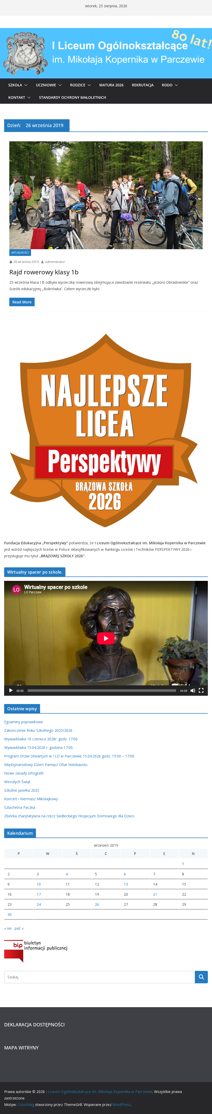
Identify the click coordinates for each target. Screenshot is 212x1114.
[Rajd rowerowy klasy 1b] (106, 195)
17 (39, 894)
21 (155, 894)
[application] (106, 638)
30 (9, 914)
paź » (19, 928)
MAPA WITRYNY (21, 1048)
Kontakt (16, 97)
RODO (167, 84)
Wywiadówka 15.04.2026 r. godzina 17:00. (38, 747)
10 (39, 884)
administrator (55, 262)
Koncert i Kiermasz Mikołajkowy (31, 798)
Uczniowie (46, 84)
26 (97, 904)
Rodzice (77, 84)
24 (39, 904)
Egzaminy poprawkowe (23, 721)
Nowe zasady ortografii (23, 773)
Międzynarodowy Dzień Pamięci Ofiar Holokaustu (45, 764)
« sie (8, 928)
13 (126, 884)
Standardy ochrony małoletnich (72, 97)
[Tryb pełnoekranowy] (201, 690)
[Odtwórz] (10, 690)
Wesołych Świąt (17, 781)
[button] (25, 85)
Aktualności (20, 252)
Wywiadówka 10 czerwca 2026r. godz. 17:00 (41, 738)
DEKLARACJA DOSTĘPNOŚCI (34, 1024)
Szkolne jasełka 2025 (21, 790)
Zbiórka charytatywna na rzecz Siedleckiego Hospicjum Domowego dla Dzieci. (69, 815)
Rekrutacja (143, 84)
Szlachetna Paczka (19, 807)
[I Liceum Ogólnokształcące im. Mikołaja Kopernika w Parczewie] (106, 31)
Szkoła (15, 84)
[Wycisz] (192, 690)
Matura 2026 (111, 84)
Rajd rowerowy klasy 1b (44, 272)
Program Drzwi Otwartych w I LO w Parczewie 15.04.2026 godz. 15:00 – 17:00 (69, 756)
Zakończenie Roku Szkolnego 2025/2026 (38, 730)
